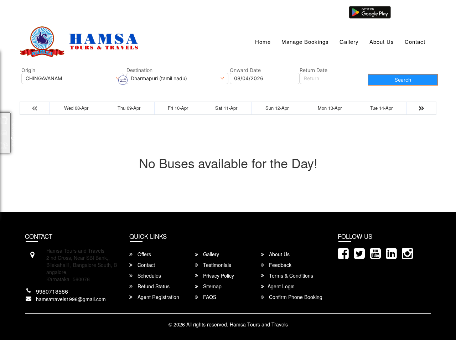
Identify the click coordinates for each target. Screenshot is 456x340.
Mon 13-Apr (330, 107)
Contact (415, 41)
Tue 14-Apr (381, 107)
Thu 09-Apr (129, 107)
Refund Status (153, 286)
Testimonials (216, 264)
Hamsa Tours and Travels (259, 324)
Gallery (349, 41)
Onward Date (245, 70)
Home (263, 41)
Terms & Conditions (290, 275)
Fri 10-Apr (178, 107)
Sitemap (212, 286)
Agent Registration (157, 296)
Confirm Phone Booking (295, 296)
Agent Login (412, 11)
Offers (143, 254)
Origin (28, 70)
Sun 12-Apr (277, 107)
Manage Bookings (305, 41)
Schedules (148, 275)
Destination (139, 70)
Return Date (313, 70)
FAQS (209, 296)
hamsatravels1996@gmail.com (64, 11)
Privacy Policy (218, 275)
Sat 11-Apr (226, 107)
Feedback (279, 264)
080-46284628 (128, 11)
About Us (381, 41)
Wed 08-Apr (76, 107)
